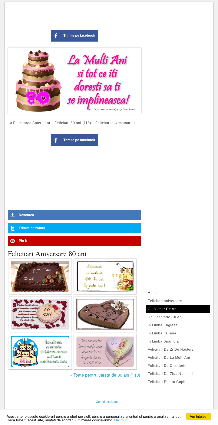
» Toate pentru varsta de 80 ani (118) (105, 375)
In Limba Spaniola (163, 341)
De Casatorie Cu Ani (165, 317)
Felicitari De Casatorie (167, 365)
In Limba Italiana (162, 333)
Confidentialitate (107, 401)
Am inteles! (199, 416)
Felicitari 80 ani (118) (72, 123)
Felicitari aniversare (165, 301)
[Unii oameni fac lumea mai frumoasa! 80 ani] (105, 351)
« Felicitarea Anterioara (30, 123)
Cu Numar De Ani (163, 309)
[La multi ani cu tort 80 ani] (105, 314)
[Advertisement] (109, 15)
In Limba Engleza (163, 325)
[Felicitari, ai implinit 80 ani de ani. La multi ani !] (105, 276)
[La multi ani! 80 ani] (40, 276)
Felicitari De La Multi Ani (169, 357)
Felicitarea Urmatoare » (115, 123)
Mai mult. (121, 419)
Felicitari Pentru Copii (166, 382)
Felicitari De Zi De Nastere (171, 349)
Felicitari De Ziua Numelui (170, 374)
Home (153, 293)
